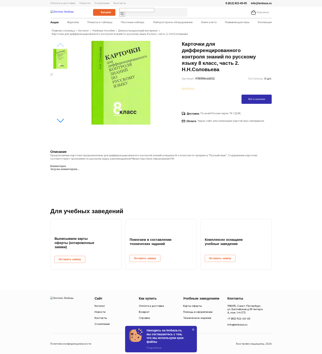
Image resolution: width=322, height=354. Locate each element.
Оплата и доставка (62, 3)
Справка (144, 318)
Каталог (106, 12)
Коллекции (265, 22)
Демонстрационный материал (138, 30)
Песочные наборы (132, 22)
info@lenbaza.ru (261, 3)
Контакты (120, 3)
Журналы (73, 22)
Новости (84, 3)
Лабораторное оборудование (173, 22)
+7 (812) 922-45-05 (238, 318)
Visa (65, 324)
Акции (54, 22)
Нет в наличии (256, 99)
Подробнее (154, 348)
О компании (102, 3)
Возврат (144, 312)
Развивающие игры (237, 22)
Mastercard (53, 324)
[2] (185, 89)
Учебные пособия (103, 30)
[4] (190, 89)
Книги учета (209, 22)
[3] (188, 89)
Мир (78, 324)
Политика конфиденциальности (70, 344)
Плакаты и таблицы (99, 22)
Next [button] (60, 121)
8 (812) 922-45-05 (236, 3)
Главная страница (63, 30)
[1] (183, 89)
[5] (193, 89)
